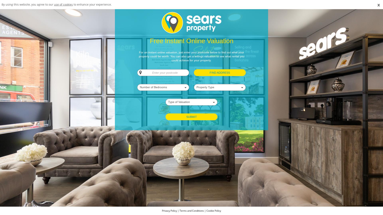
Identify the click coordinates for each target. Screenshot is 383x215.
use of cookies (63, 4)
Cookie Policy (213, 210)
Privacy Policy (170, 210)
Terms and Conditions (192, 210)
